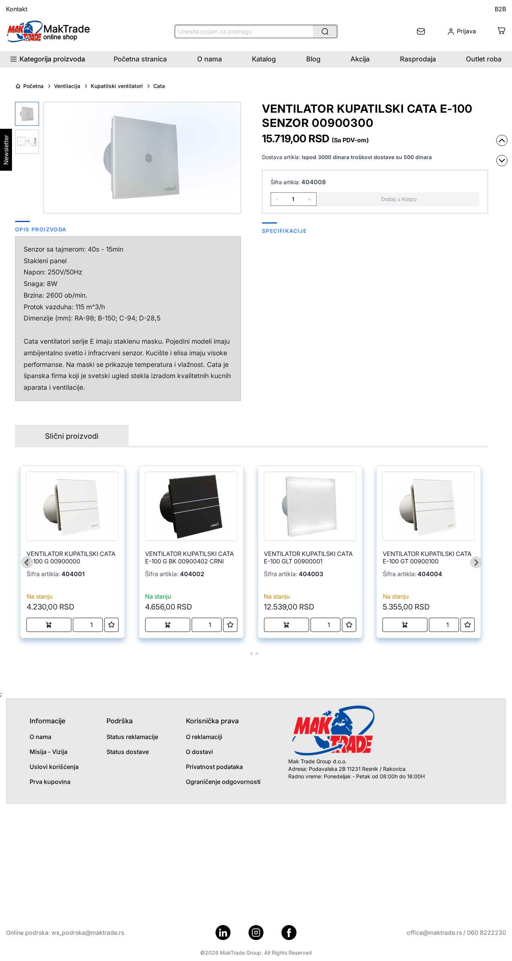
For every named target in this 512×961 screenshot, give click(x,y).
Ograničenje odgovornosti (223, 781)
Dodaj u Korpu (398, 199)
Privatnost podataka (214, 766)
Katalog (264, 59)
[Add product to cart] (49, 625)
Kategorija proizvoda (52, 59)
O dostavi (199, 751)
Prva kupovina (50, 781)
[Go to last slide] (27, 562)
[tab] (246, 654)
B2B (500, 9)
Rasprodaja (418, 59)
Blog (313, 59)
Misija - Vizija (48, 751)
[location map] (256, 860)
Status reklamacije (132, 736)
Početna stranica (140, 59)
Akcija (360, 59)
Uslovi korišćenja (54, 766)
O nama (209, 59)
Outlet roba (484, 59)
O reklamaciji (204, 736)
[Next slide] (476, 562)
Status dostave (127, 751)
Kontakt (16, 9)
